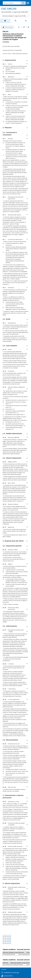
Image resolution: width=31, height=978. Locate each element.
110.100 (9, 936)
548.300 (9, 938)
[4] (5, 441)
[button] (2, 972)
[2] (15, 202)
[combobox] (15, 16)
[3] (5, 314)
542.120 (9, 943)
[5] (5, 446)
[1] (27, 53)
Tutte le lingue (9, 27)
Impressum (4, 969)
